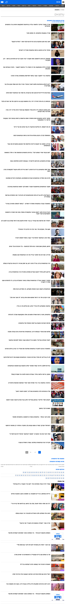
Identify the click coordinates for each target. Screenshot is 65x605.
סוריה (55, 464)
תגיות (58, 2)
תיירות (8, 5)
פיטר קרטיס (61, 466)
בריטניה (22, 464)
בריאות (24, 5)
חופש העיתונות (14, 464)
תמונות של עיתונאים (57, 458)
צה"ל (31, 466)
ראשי (62, 5)
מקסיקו (34, 464)
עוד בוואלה (61, 481)
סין (31, 464)
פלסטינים (28, 464)
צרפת (25, 464)
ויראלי (39, 5)
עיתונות (2, 464)
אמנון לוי (62, 464)
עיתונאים (57, 10)
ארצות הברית (47, 464)
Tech (3, 5)
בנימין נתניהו (39, 464)
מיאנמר (9, 464)
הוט (19, 464)
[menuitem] (57, 6)
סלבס (13, 5)
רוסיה (2, 466)
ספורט (45, 5)
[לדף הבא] (26, 452)
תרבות (34, 5)
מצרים (5, 464)
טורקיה (52, 464)
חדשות (57, 5)
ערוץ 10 (58, 464)
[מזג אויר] (6, 2)
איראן (43, 464)
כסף (29, 5)
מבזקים (51, 5)
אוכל (19, 5)
